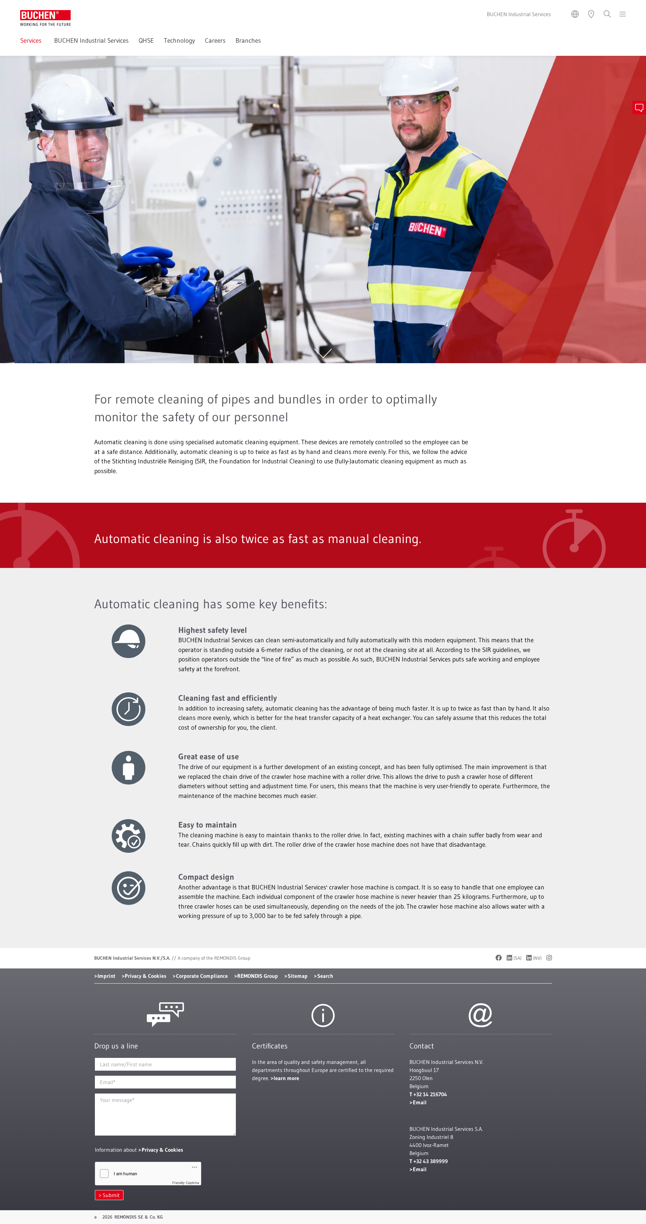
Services (32, 40)
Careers (215, 40)
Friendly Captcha (185, 1183)
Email (420, 1102)
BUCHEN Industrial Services (91, 40)
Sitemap (298, 975)
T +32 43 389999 (428, 1161)
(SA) (517, 958)
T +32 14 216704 (428, 1094)
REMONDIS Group (257, 975)
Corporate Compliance (202, 975)
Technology (179, 40)
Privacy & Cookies (145, 975)
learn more (286, 1078)
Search (325, 975)
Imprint (106, 975)
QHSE (146, 40)
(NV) (537, 958)
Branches (248, 40)
